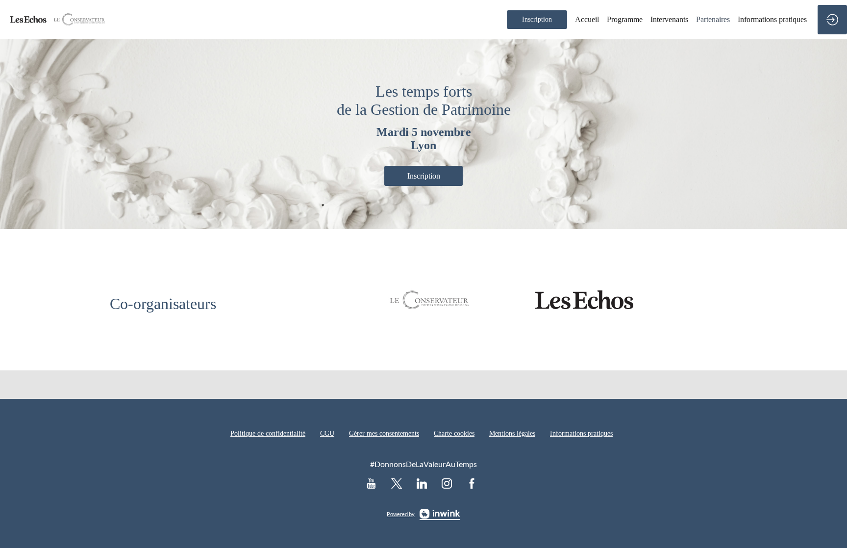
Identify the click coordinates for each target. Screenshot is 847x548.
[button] (537, 19)
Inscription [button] (423, 176)
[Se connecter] (832, 19)
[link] (587, 19)
